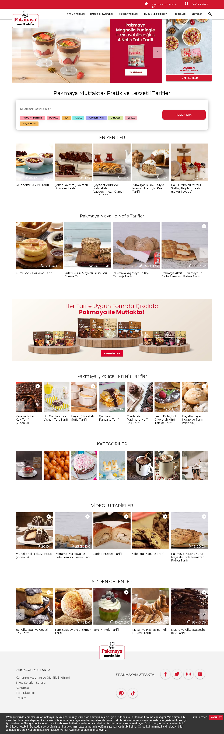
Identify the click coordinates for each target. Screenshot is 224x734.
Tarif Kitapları (25, 692)
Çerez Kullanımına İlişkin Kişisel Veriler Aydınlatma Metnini (56, 729)
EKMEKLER (116, 118)
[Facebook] (165, 673)
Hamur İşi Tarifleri (101, 14)
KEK (66, 118)
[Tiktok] (133, 692)
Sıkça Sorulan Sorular (31, 682)
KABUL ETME (200, 717)
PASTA (78, 118)
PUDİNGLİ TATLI (96, 118)
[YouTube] (200, 673)
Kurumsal (23, 687)
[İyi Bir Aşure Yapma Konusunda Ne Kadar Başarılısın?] (189, 46)
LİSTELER (197, 14)
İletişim (21, 698)
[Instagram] (188, 673)
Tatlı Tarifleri (76, 14)
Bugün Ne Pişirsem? (155, 14)
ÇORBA (131, 118)
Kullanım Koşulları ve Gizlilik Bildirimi (43, 677)
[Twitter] (177, 673)
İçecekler (180, 14)
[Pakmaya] (112, 651)
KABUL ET (216, 717)
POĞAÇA (53, 118)
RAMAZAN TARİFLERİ (32, 118)
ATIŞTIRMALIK (29, 124)
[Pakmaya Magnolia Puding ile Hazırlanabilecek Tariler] (87, 51)
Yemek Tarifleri (128, 14)
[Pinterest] (121, 692)
